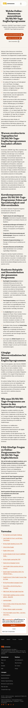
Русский (20, 639)
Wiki (2, 668)
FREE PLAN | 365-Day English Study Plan (13, 591)
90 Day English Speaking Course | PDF (12, 543)
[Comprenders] (8, 3)
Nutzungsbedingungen (17, 699)
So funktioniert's (19, 660)
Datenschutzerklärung (6, 699)
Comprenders (11, 696)
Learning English (7, 600)
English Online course (8, 550)
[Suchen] (21, 3)
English (2, 639)
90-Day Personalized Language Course (13, 582)
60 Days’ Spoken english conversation (12, 609)
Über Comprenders (13, 41)
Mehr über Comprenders (8, 631)
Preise (16, 668)
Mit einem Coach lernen (7, 683)
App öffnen (13, 625)
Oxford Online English (8, 547)
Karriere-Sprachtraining (7, 681)
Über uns (3, 660)
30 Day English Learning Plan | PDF (11, 559)
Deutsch (8, 639)
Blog (2, 663)
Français (14, 639)
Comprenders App (5, 689)
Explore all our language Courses (11, 563)
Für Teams (17, 665)
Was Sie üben (18, 663)
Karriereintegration (5, 675)
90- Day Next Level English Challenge (12, 535)
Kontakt (3, 665)
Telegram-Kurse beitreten (12, 38)
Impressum (16, 701)
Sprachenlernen (5, 678)
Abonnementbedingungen (7, 701)
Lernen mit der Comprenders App (13, 34)
